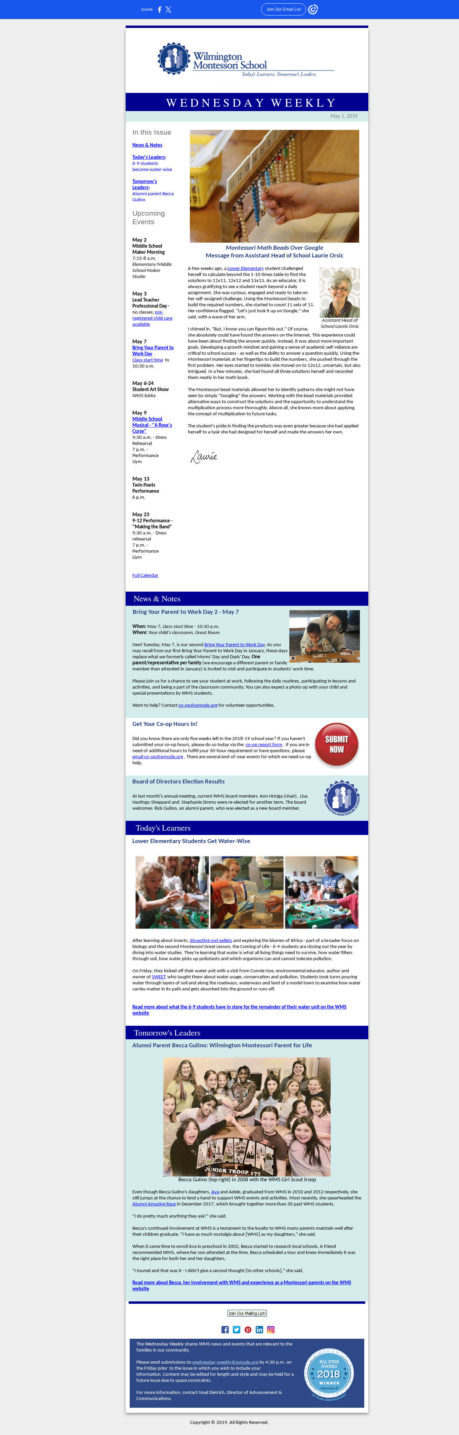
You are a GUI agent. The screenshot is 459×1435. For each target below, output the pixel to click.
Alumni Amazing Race (154, 1204)
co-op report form (264, 744)
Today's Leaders (148, 157)
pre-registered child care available (152, 318)
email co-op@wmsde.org (157, 757)
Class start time (147, 360)
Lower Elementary (245, 268)
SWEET (158, 977)
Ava (215, 1192)
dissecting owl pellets (211, 940)
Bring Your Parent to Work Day (234, 645)
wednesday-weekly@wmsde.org (225, 1362)
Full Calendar (145, 575)
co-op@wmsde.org (197, 705)
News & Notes (147, 145)
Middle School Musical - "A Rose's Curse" (152, 425)
